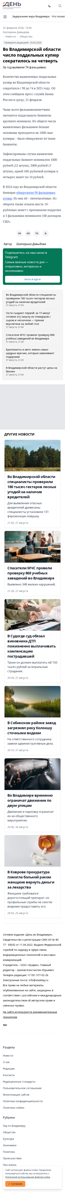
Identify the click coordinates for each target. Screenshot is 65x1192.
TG (36, 233)
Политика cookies (13, 1107)
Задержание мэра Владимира (30, 16)
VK (19, 233)
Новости (10, 36)
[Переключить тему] (50, 6)
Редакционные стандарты (19, 1081)
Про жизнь (9, 1164)
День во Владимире (12, 5)
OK (28, 233)
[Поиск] (60, 6)
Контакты (9, 1075)
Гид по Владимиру (14, 1125)
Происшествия (12, 1158)
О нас (6, 1062)
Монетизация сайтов (16, 1094)
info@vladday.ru (38, 980)
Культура (8, 1138)
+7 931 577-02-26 (38, 975)
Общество (26, 36)
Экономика (9, 1145)
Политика (9, 1151)
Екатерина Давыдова (16, 32)
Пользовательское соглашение (22, 1088)
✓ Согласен (15, 1183)
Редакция (9, 1068)
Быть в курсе (33, 279)
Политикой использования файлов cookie (27, 1177)
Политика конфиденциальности (23, 1101)
